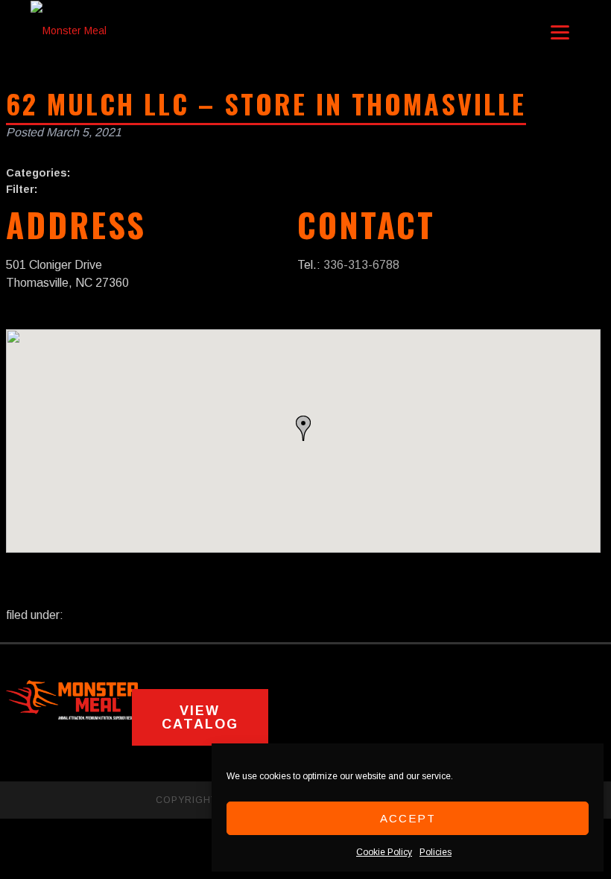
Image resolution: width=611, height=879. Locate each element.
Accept (408, 818)
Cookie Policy (384, 852)
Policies (436, 852)
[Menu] (559, 31)
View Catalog (200, 717)
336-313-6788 (361, 264)
